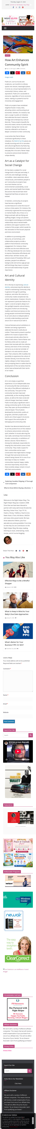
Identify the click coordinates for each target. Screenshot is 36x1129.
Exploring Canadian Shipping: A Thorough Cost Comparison (19, 482)
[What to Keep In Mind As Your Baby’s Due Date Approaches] (18, 594)
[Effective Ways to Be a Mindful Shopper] (18, 563)
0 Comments (22, 68)
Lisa (16, 68)
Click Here (18, 1083)
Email (5, 704)
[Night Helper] (18, 16)
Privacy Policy (7, 1050)
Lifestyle (8, 55)
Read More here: (14, 1126)
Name (5, 695)
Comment (7, 669)
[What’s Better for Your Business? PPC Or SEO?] (18, 624)
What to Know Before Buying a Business (17, 488)
